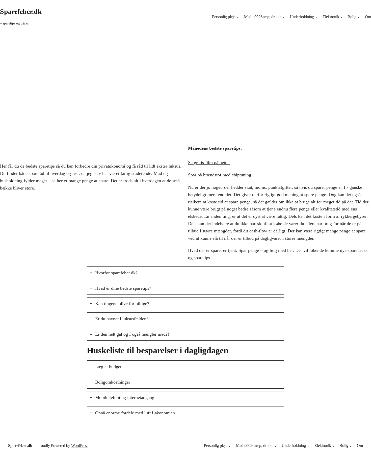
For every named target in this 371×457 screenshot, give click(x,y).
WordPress (79, 445)
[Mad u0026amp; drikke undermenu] (283, 17)
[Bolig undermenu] (358, 17)
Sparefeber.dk (21, 11)
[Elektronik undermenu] (341, 17)
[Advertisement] (185, 87)
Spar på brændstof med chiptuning (219, 174)
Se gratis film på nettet (209, 162)
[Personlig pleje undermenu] (237, 17)
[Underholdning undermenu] (316, 17)
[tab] (185, 272)
